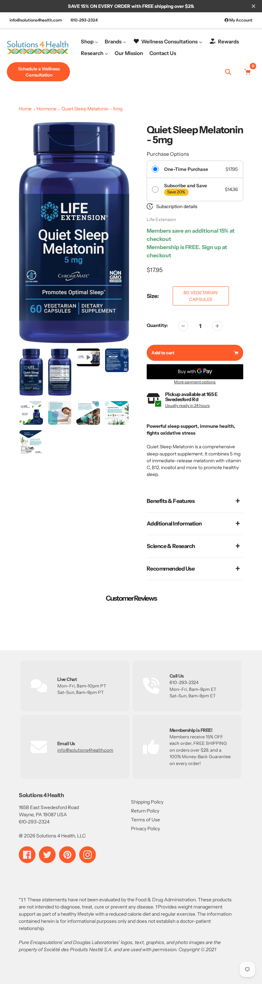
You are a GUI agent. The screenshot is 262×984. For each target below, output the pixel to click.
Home (25, 108)
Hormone (47, 108)
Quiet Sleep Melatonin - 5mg (91, 108)
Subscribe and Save (185, 185)
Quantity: (157, 325)
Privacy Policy (145, 828)
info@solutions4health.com (36, 20)
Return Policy (145, 811)
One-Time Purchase (186, 169)
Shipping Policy (147, 802)
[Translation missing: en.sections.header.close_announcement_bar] (253, 6)
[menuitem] (89, 41)
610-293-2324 (84, 20)
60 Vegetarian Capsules (201, 296)
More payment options (195, 382)
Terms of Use (145, 820)
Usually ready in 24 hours (187, 405)
